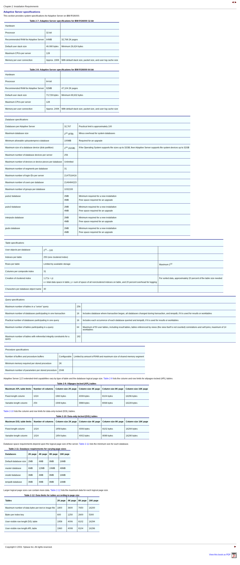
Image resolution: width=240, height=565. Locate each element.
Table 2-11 (84, 444)
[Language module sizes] (233, 2)
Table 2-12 (55, 490)
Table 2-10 (9, 411)
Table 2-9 (107, 378)
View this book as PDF (220, 554)
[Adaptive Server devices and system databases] (235, 2)
